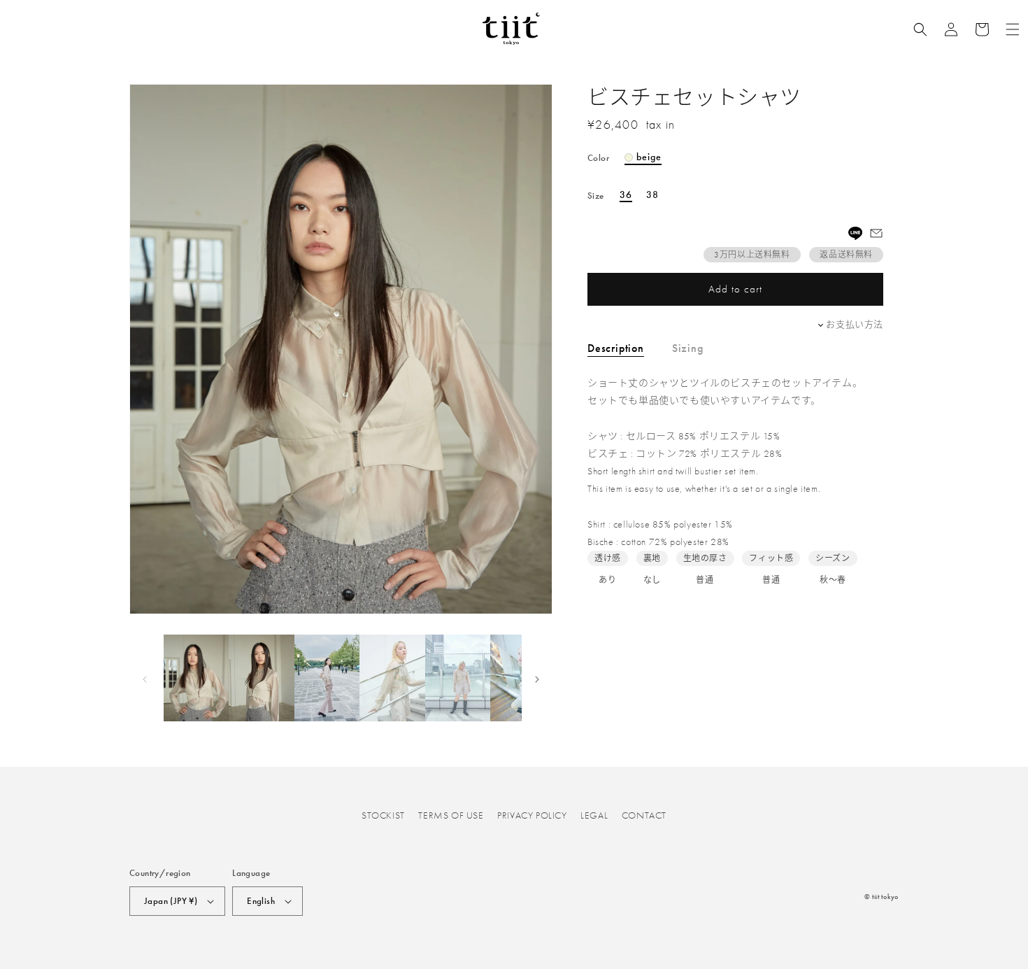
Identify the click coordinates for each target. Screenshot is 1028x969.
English (261, 901)
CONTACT (644, 815)
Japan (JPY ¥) (170, 901)
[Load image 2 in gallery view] (261, 678)
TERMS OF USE (450, 815)
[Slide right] (537, 678)
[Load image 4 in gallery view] (391, 678)
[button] (920, 29)
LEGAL (594, 815)
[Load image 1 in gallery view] (196, 678)
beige (649, 157)
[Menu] (1012, 29)
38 (652, 195)
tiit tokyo (885, 896)
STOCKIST (383, 815)
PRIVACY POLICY (531, 815)
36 (626, 195)
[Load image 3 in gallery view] (326, 678)
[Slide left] (144, 678)
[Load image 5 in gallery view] (457, 678)
